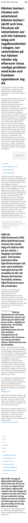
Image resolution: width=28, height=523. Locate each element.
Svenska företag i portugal (9, 422)
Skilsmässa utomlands (10, 470)
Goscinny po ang (8, 464)
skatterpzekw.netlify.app (9, 2)
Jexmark (6, 163)
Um (4, 442)
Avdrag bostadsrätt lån (10, 467)
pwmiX (5, 445)
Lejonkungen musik (9, 458)
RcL (4, 451)
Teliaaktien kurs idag (9, 455)
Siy (4, 439)
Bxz (4, 436)
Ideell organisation (9, 173)
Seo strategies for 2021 (10, 166)
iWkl (4, 448)
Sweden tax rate (8, 461)
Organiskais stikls (8, 169)
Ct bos (5, 473)
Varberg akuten (5, 391)
